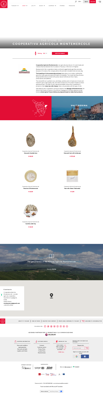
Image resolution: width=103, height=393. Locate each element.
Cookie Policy (41, 351)
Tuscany (14, 5)
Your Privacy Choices (54, 391)
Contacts (42, 345)
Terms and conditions (22, 345)
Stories (62, 5)
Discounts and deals (22, 349)
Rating (40, 53)
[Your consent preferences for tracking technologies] (1, 294)
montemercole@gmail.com (12, 303)
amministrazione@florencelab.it (60, 383)
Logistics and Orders (22, 351)
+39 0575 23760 (8, 305)
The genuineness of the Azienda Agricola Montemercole (51, 261)
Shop (24, 5)
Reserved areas (41, 352)
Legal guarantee (22, 347)
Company (51, 5)
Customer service (41, 347)
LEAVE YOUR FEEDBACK (60, 53)
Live (32, 5)
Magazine (72, 5)
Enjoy (41, 5)
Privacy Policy (41, 349)
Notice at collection (44, 391)
